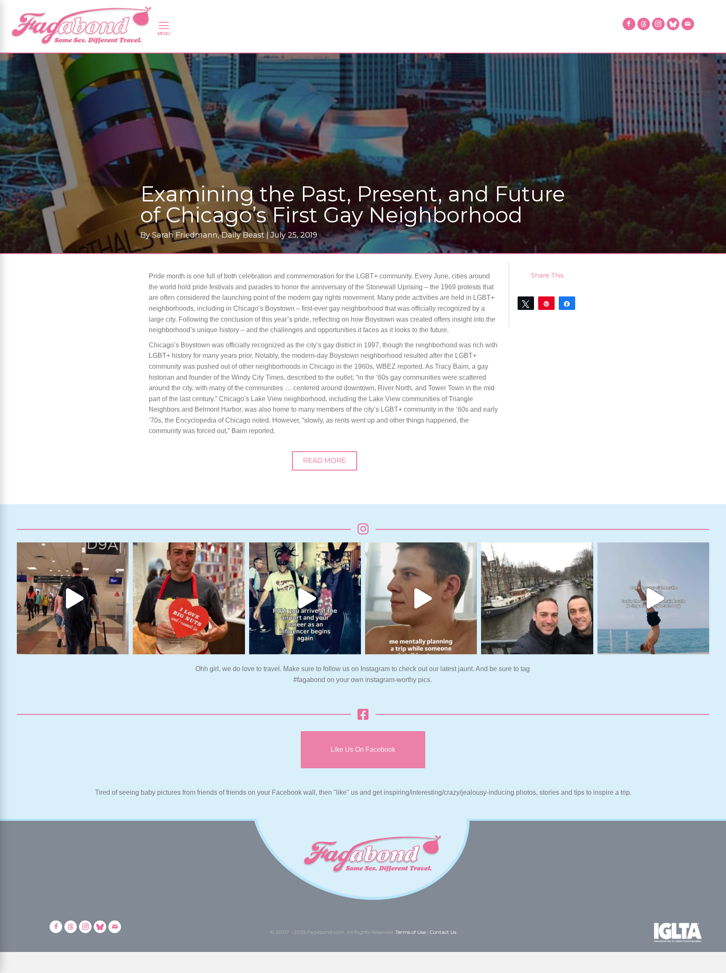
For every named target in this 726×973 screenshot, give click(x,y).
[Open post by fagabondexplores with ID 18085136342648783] (189, 598)
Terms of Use (410, 932)
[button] (324, 461)
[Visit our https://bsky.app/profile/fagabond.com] (673, 24)
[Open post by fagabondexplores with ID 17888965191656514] (537, 598)
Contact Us (442, 932)
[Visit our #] (687, 24)
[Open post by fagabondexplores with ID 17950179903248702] (421, 598)
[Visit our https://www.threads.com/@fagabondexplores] (643, 24)
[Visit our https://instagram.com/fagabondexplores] (658, 24)
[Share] (567, 303)
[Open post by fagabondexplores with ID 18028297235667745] (73, 598)
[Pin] (546, 303)
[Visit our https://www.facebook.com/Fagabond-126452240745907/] (629, 24)
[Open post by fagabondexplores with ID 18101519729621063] (305, 598)
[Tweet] (526, 303)
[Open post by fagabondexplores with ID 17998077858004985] (653, 598)
